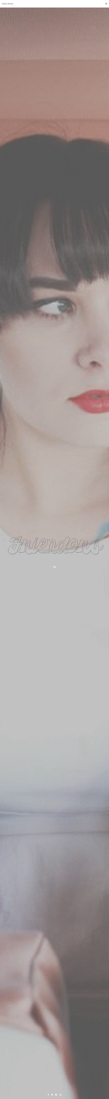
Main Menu (7, 3)
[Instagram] (56, 1094)
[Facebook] (48, 1094)
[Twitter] (52, 1094)
